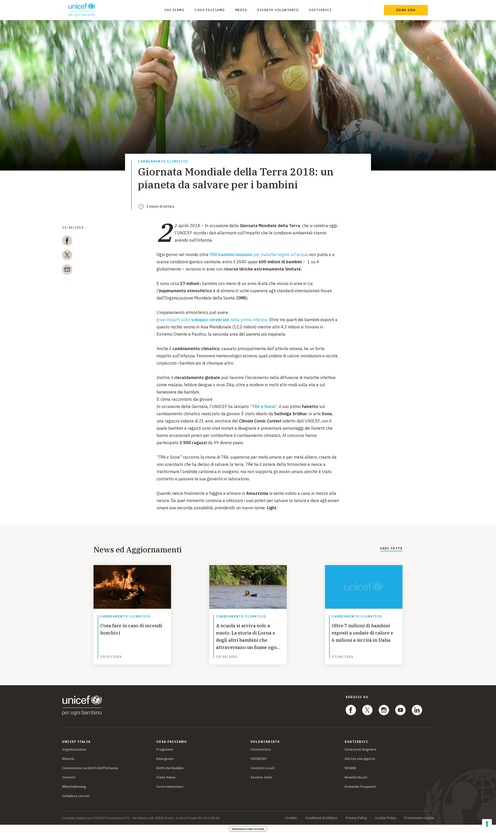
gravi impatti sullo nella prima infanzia (212, 320)
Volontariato (261, 749)
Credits (291, 818)
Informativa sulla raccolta (248, 828)
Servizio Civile (261, 777)
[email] (67, 270)
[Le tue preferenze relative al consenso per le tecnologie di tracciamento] (487, 824)
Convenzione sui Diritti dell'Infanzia (90, 768)
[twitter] (67, 256)
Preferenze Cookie (419, 818)
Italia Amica (165, 777)
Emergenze (165, 759)
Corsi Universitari (169, 787)
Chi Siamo (175, 10)
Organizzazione (74, 749)
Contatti (68, 777)
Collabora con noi (75, 796)
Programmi (164, 749)
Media (241, 10)
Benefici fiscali (356, 777)
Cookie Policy (385, 818)
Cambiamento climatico (163, 161)
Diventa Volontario (278, 10)
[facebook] (67, 241)
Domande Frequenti (360, 787)
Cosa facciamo (210, 10)
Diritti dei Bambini (169, 768)
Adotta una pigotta (360, 759)
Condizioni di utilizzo (321, 818)
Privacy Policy (356, 818)
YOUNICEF (259, 759)
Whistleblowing (74, 787)
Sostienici (320, 10)
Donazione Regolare (360, 749)
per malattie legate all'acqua (259, 254)
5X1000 (350, 768)
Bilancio (68, 759)
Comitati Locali (262, 768)
